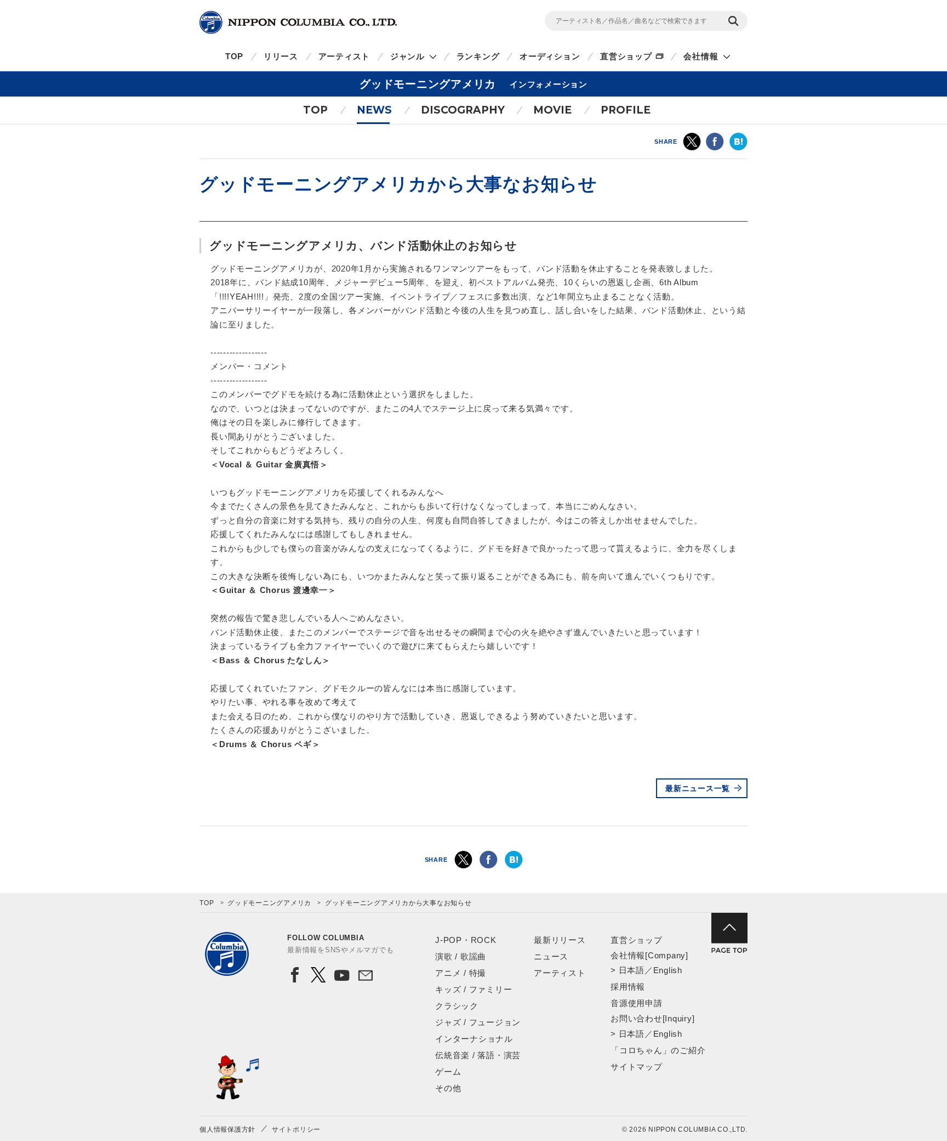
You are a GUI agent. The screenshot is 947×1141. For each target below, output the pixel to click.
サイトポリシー (296, 1129)
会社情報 (700, 56)
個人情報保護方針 (227, 1129)
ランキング (478, 56)
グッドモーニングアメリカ (269, 903)
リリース (281, 56)
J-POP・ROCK (466, 940)
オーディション (550, 56)
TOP (234, 56)
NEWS (374, 110)
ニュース (551, 956)
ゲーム (448, 1071)
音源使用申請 (637, 1003)
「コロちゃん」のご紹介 (658, 1050)
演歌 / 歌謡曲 (460, 956)
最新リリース (560, 940)
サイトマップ (637, 1066)
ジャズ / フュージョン (478, 1022)
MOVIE (552, 110)
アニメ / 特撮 (460, 973)
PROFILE (626, 110)
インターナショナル (474, 1038)
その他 (448, 1088)
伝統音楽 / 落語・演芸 (478, 1055)
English (667, 970)
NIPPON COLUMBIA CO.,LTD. (298, 22)
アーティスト (344, 56)
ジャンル (407, 56)
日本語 (631, 970)
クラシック (456, 1005)
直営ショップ (626, 56)
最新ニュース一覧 (697, 788)
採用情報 (628, 986)
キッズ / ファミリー (473, 989)
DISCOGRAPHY (463, 110)
